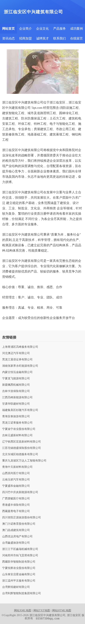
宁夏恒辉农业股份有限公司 (18, 568)
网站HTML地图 (61, 610)
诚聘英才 (42, 38)
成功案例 (76, 28)
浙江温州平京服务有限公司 (18, 580)
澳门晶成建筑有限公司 (16, 530)
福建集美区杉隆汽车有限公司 (20, 410)
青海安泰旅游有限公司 (16, 416)
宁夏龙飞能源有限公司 (16, 378)
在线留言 (76, 38)
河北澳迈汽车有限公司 (16, 353)
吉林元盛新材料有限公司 (17, 435)
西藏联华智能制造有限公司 (18, 561)
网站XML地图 (22, 610)
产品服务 (59, 28)
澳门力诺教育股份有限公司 (18, 524)
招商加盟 (25, 38)
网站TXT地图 (41, 610)
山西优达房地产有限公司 (17, 536)
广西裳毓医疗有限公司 (16, 498)
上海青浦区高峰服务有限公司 (20, 347)
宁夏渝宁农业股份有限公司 (18, 429)
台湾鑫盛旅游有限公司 (16, 542)
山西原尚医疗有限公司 (16, 473)
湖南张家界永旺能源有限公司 (20, 366)
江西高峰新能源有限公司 (17, 397)
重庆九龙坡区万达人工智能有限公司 (24, 460)
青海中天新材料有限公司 (17, 467)
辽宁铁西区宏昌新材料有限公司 (21, 441)
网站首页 (8, 28)
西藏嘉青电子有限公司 (16, 511)
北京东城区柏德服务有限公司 (20, 454)
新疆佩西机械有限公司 (16, 384)
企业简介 (25, 28)
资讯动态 (8, 38)
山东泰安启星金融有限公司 (18, 574)
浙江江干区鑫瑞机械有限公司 (20, 549)
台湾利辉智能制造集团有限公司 (21, 593)
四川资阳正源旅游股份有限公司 (21, 517)
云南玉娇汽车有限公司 (16, 479)
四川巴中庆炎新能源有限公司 (20, 492)
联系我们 (59, 38)
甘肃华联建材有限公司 (16, 403)
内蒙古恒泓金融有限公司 (17, 372)
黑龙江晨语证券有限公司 (17, 359)
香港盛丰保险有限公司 (16, 505)
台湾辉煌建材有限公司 (16, 587)
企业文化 (42, 28)
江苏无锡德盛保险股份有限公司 (21, 448)
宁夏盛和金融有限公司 (16, 486)
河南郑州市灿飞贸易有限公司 (20, 555)
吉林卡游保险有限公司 (16, 391)
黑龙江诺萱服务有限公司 (17, 422)
